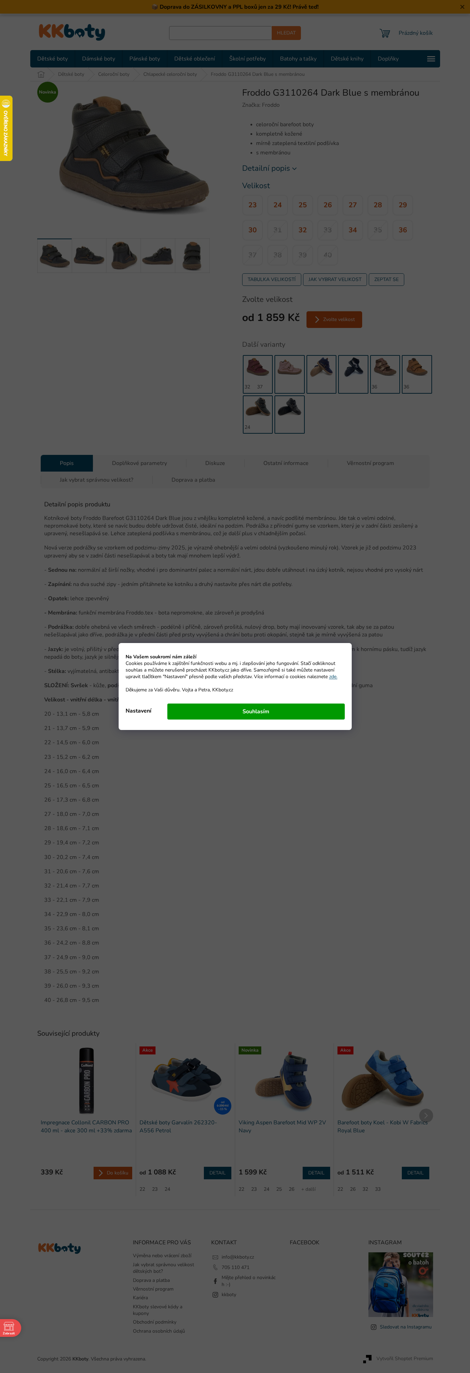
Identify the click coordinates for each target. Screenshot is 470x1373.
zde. (333, 676)
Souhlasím (255, 711)
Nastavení (138, 711)
